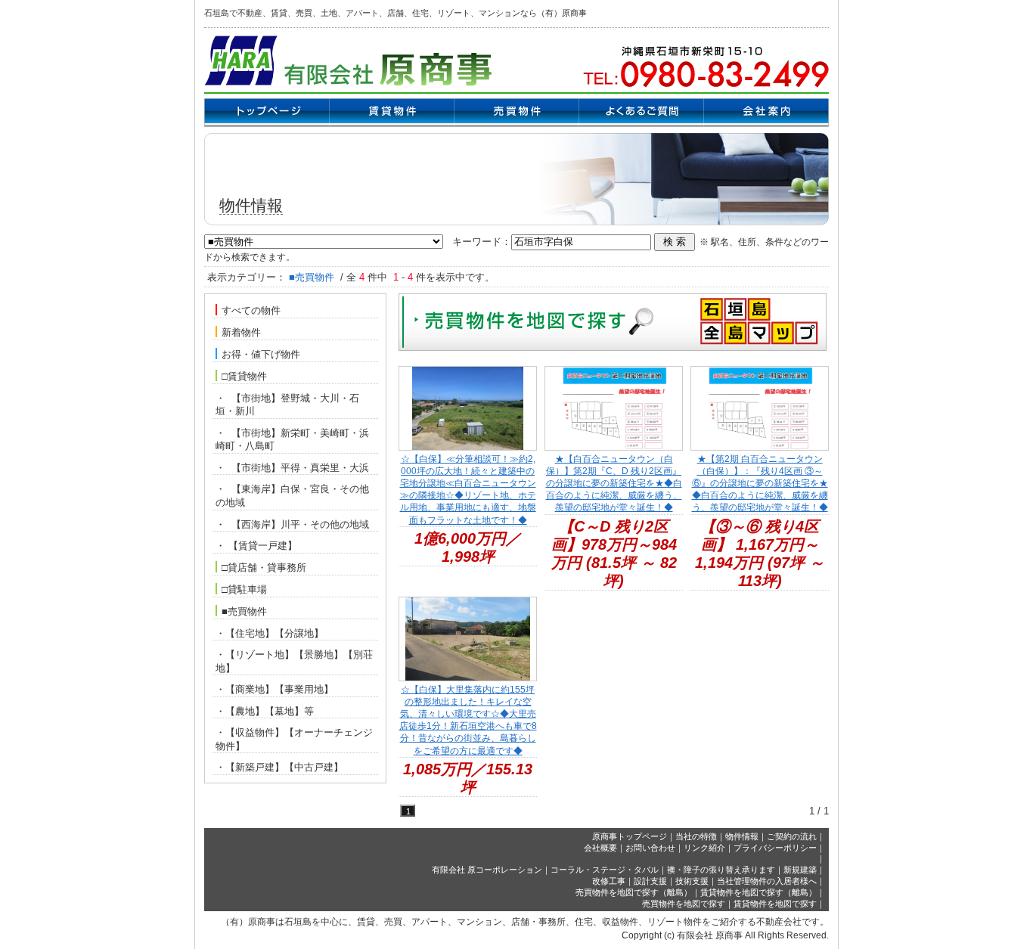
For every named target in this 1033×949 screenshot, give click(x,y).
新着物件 (241, 332)
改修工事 (608, 880)
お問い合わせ (650, 847)
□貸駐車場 (244, 589)
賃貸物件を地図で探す (775, 903)
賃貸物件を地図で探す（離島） (758, 892)
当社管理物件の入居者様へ (767, 880)
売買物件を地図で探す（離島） (633, 892)
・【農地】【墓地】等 (265, 711)
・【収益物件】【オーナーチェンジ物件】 (294, 739)
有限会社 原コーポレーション (487, 869)
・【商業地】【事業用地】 (274, 689)
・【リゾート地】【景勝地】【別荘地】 (294, 661)
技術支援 (692, 880)
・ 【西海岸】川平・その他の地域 (292, 524)
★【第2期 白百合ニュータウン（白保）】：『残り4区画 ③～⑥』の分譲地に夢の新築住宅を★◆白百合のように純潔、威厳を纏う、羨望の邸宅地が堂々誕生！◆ (760, 483)
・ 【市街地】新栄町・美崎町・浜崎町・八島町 (292, 439)
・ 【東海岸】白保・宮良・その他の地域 (292, 495)
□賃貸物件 (244, 376)
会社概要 (600, 847)
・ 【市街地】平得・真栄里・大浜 (292, 467)
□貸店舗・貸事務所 (264, 567)
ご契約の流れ (792, 836)
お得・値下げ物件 (261, 354)
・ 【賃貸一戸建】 (256, 545)
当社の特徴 (696, 836)
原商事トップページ (629, 836)
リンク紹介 (704, 847)
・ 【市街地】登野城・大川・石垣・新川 (287, 404)
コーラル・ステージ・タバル (605, 869)
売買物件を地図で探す (683, 903)
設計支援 (650, 880)
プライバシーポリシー (775, 847)
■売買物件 (244, 611)
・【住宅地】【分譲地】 (270, 633)
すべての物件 (251, 310)
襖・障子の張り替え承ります (721, 869)
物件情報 (741, 836)
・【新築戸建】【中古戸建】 (279, 767)
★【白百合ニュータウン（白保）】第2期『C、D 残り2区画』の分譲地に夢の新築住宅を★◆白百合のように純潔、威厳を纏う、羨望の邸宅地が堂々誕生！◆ (614, 483)
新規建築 (800, 869)
